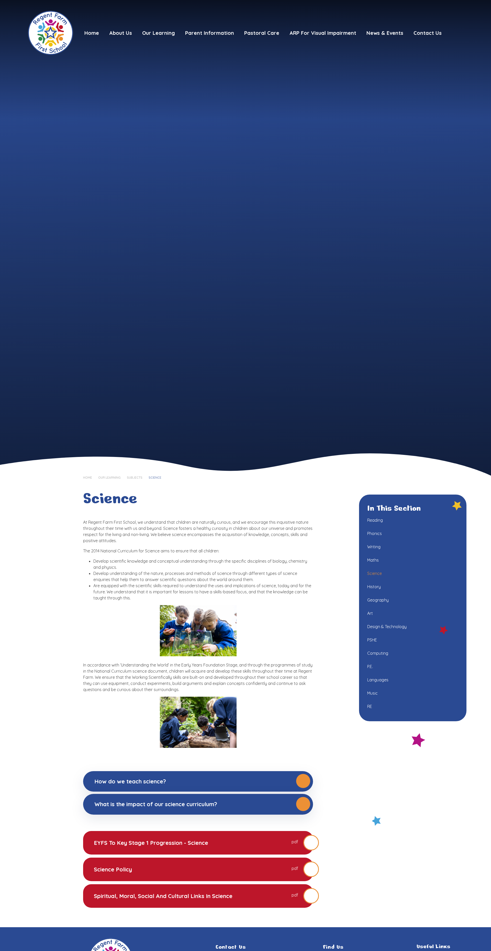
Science (155, 477)
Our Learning (109, 477)
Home (87, 477)
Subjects (134, 477)
